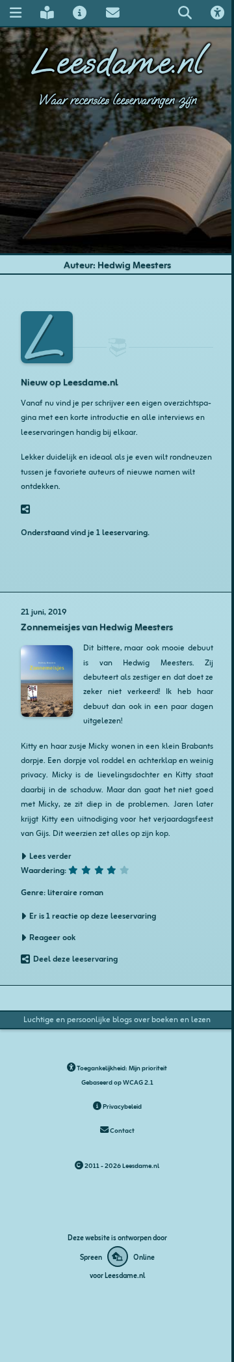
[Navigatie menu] (15, 12)
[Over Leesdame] (80, 12)
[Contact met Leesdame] (112, 12)
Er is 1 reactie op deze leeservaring (92, 915)
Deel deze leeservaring (75, 958)
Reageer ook (52, 937)
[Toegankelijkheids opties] (218, 12)
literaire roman (75, 891)
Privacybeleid (121, 1106)
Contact (122, 1130)
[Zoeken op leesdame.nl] (185, 12)
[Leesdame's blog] (47, 12)
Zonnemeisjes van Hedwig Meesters (97, 626)
